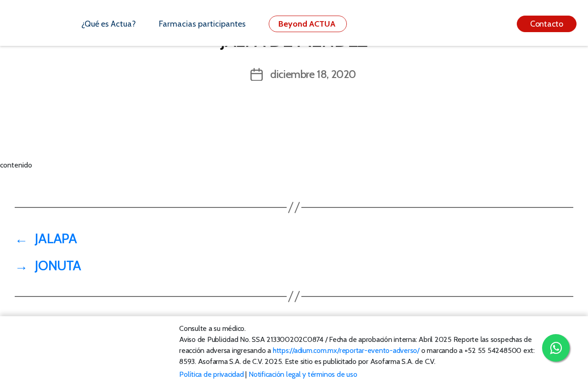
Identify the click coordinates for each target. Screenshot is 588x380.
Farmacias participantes (202, 24)
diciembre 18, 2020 (313, 74)
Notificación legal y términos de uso (303, 374)
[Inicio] (40, 24)
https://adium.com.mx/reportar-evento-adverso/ (346, 350)
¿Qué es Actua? (108, 24)
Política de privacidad (211, 374)
